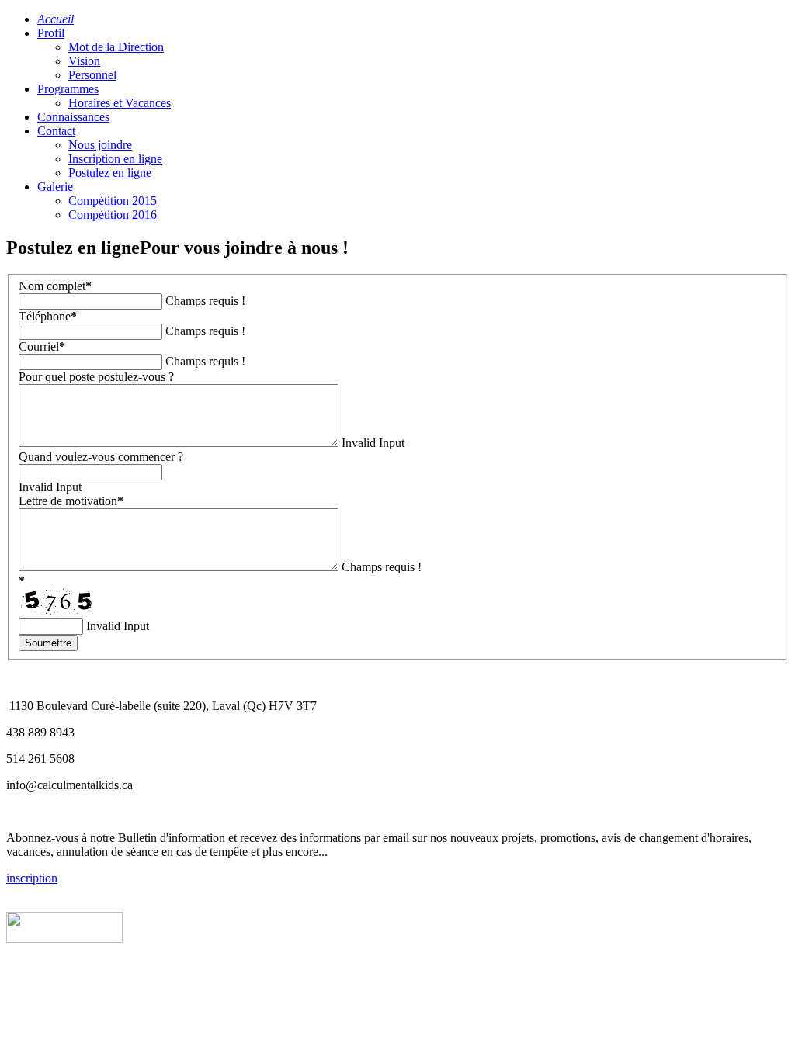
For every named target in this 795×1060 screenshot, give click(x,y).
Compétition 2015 (112, 200)
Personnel (92, 74)
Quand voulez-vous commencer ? (101, 456)
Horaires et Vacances (119, 102)
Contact (56, 130)
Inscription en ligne (115, 158)
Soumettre (48, 643)
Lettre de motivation (71, 500)
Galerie (55, 186)
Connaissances (73, 116)
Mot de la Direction (116, 47)
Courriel (42, 346)
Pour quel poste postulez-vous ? (96, 376)
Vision (84, 61)
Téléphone (48, 316)
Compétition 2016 (112, 214)
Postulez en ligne (109, 172)
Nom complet (55, 286)
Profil (50, 33)
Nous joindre (100, 144)
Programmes (68, 88)
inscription (31, 878)
